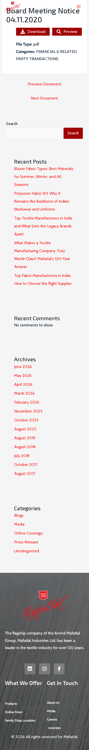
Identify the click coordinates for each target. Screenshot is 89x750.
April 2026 (23, 384)
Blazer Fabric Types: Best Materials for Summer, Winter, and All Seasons (43, 176)
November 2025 (28, 411)
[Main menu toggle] (78, 6)
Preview (70, 31)
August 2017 (24, 473)
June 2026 (23, 366)
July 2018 (21, 455)
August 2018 (24, 446)
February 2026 (26, 402)
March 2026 (24, 393)
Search (12, 123)
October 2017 (25, 464)
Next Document (44, 98)
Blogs (18, 515)
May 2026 (23, 375)
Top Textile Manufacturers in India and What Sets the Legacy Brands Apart (43, 226)
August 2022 (25, 429)
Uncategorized (26, 551)
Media (19, 524)
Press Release (26, 542)
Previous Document (44, 84)
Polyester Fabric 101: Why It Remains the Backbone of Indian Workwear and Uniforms (41, 201)
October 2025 (26, 420)
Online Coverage (28, 533)
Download (36, 31)
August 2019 (24, 437)
